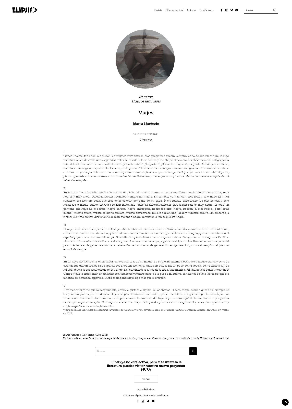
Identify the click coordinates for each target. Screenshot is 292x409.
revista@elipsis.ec (146, 389)
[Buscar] (274, 10)
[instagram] (226, 10)
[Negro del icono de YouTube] (236, 10)
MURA (146, 369)
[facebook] (221, 10)
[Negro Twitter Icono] (231, 10)
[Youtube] (153, 401)
